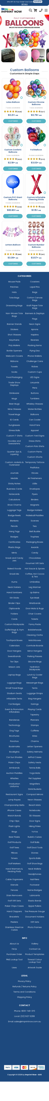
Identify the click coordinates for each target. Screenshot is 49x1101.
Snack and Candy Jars (14, 559)
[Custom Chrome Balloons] (36, 89)
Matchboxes (35, 640)
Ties (35, 526)
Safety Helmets (34, 751)
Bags (34, 292)
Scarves (35, 520)
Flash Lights (14, 826)
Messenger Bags (34, 682)
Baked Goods (14, 568)
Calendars (14, 645)
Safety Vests (34, 762)
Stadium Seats (14, 693)
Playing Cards (35, 709)
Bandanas (14, 719)
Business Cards (14, 488)
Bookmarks (14, 746)
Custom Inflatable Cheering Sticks (36, 198)
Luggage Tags (14, 510)
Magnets (34, 504)
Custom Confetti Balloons (12, 150)
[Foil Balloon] (36, 137)
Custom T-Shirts (14, 435)
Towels (14, 366)
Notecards (14, 494)
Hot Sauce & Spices (35, 568)
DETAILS (25, 4)
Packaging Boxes (34, 542)
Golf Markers (14, 863)
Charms (35, 741)
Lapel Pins (35, 286)
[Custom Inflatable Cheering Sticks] (36, 184)
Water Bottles (35, 409)
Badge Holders (34, 510)
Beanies (35, 339)
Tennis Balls (34, 767)
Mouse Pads (14, 281)
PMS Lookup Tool (14, 959)
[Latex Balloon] (13, 89)
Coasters (34, 281)
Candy (34, 552)
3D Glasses (34, 815)
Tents (34, 688)
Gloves (34, 473)
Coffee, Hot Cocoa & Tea (34, 575)
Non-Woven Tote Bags (14, 314)
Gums (14, 581)
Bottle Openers (14, 350)
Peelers (14, 922)
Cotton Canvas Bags (34, 299)
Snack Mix (14, 573)
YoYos (35, 831)
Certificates (14, 542)
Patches (14, 286)
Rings (14, 831)
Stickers (14, 329)
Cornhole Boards (34, 645)
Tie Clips (14, 661)
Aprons (34, 329)
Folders (14, 613)
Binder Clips (14, 603)
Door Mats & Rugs (35, 608)
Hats (14, 292)
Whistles (14, 778)
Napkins (35, 334)
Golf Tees (14, 847)
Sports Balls (35, 858)
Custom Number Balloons (36, 245)
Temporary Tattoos (34, 462)
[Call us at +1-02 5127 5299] (40, 10)
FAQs (14, 948)
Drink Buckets (34, 789)
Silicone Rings (35, 661)
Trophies (34, 536)
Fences (14, 890)
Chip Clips (14, 820)
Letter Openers (34, 746)
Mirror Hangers (34, 650)
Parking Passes (34, 656)
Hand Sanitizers (14, 592)
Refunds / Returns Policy (24, 986)
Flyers (35, 494)
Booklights (14, 751)
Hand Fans (35, 425)
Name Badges (34, 890)
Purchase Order (14, 954)
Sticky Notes (14, 483)
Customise (13, 121)
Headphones (34, 874)
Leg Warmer (35, 587)
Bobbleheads (35, 629)
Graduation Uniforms (14, 785)
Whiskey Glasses (34, 403)
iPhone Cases (14, 810)
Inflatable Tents (14, 698)
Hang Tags (14, 531)
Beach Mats (35, 805)
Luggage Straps (35, 693)
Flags (34, 318)
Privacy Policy (24, 981)
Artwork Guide (35, 967)
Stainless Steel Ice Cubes (14, 928)
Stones (34, 852)
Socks (14, 371)
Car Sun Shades (14, 757)
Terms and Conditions (24, 991)
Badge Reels (14, 515)
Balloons (34, 414)
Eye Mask (34, 597)
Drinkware (14, 393)
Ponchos (14, 741)
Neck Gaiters (14, 587)
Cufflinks (35, 730)
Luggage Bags (14, 682)
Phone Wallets (35, 355)
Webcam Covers (14, 355)
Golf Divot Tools (34, 847)
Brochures (14, 735)
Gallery (34, 943)
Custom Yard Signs (34, 435)
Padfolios (34, 467)
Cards (14, 619)
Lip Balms (34, 592)
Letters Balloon (13, 244)
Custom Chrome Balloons (36, 103)
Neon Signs (34, 324)
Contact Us (34, 948)
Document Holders (34, 916)
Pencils (14, 526)
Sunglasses (14, 425)
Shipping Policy (24, 997)
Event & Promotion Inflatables (14, 710)
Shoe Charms (14, 504)
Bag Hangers (34, 698)
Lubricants (35, 895)
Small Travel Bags (14, 688)
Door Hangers (14, 650)
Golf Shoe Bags (34, 863)
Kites (34, 735)
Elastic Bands (34, 900)
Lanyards (34, 382)
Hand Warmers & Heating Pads (14, 870)
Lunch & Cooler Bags (34, 676)
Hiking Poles (35, 826)
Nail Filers (34, 879)
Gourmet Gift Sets (35, 563)
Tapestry (34, 714)
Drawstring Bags (14, 305)
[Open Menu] (46, 10)
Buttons (35, 393)
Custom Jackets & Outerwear (14, 463)
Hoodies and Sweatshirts (14, 442)
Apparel (35, 430)
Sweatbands (14, 656)
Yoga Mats (34, 773)
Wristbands (34, 603)
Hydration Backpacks (34, 668)
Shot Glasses (14, 334)
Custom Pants (35, 451)
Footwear (34, 884)
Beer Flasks (14, 836)
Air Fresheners (35, 478)
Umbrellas (35, 581)
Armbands (14, 767)
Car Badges (14, 704)
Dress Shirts (35, 441)
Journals (14, 473)
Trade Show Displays (14, 383)
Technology (14, 725)
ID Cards (14, 419)
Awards (35, 547)
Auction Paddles (14, 773)
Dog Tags (14, 730)
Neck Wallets (34, 868)
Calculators (14, 499)
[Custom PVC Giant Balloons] (13, 184)
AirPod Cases (34, 757)
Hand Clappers (14, 911)
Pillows (14, 852)
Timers (14, 858)
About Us (14, 943)
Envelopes (35, 488)
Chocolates (35, 558)
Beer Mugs (14, 403)
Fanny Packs (35, 624)
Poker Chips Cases (14, 906)
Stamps (35, 725)
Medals (14, 478)
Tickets (34, 619)
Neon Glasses (35, 799)
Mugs (14, 398)
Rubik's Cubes (35, 836)
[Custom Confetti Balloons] (13, 137)
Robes (35, 366)
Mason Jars (14, 666)
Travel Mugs (14, 414)
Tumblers (34, 398)
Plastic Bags (14, 547)
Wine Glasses (14, 409)
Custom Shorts (34, 457)
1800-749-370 (28, 1010)
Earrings (35, 704)
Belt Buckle (34, 531)
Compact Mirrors (34, 794)
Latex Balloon (13, 102)
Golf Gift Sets (14, 900)
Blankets (14, 520)
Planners (34, 719)
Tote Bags (14, 297)
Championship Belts (14, 805)
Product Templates (34, 954)
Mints (14, 552)
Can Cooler (35, 419)
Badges (14, 536)
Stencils (14, 884)
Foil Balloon (36, 149)
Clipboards (14, 608)
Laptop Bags (14, 674)
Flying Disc (35, 350)
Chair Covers (34, 613)
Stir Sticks (14, 597)
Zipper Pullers (34, 906)
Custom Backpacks (14, 624)
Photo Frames (35, 927)
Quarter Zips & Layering (14, 453)
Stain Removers (14, 895)
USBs (34, 483)
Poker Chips (14, 762)
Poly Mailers (14, 345)
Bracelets (14, 916)
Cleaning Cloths (35, 635)
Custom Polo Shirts (34, 446)
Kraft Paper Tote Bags (35, 306)
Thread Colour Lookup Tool (35, 960)
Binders (34, 499)
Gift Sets (34, 922)
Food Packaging (14, 377)
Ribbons (14, 361)
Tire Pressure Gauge (35, 911)
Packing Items (35, 345)
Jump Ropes (14, 799)
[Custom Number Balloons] (36, 232)
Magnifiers (35, 783)
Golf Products (14, 842)
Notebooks (34, 810)
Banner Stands (14, 324)
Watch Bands (14, 815)
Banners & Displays (34, 313)
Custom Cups (35, 371)
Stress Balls (14, 430)
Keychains (14, 339)
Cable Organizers (14, 879)
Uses (14, 967)
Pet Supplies (35, 778)
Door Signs (34, 820)
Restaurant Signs (14, 794)
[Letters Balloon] (13, 232)
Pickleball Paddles (35, 515)
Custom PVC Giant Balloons (13, 198)
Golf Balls (34, 842)
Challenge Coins (34, 361)
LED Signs (34, 377)
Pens (34, 387)
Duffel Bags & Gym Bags (14, 631)
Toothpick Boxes (14, 640)
